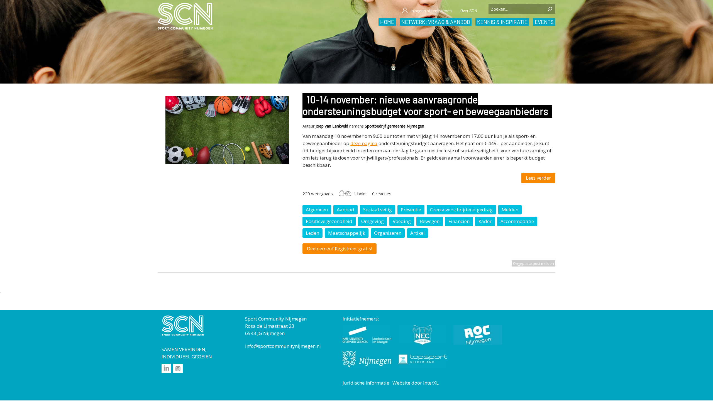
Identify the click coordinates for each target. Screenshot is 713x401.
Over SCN (468, 10)
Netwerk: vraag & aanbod (435, 22)
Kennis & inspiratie (502, 22)
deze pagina (363, 143)
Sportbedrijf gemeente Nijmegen (394, 126)
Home (387, 22)
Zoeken (549, 9)
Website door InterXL (415, 383)
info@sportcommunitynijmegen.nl (283, 346)
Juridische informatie (366, 383)
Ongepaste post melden (533, 263)
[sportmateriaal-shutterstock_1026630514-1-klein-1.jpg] (227, 162)
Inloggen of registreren (431, 10)
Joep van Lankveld (332, 126)
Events (544, 22)
